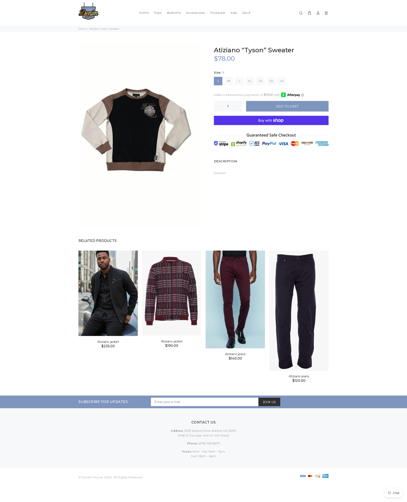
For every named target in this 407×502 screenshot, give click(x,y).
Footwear (217, 13)
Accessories (195, 13)
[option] (108, 294)
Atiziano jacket (108, 342)
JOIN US (269, 402)
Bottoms (174, 13)
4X (282, 81)
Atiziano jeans (235, 354)
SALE (246, 13)
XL (250, 81)
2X (260, 81)
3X (271, 81)
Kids (233, 13)
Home (144, 13)
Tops (158, 13)
